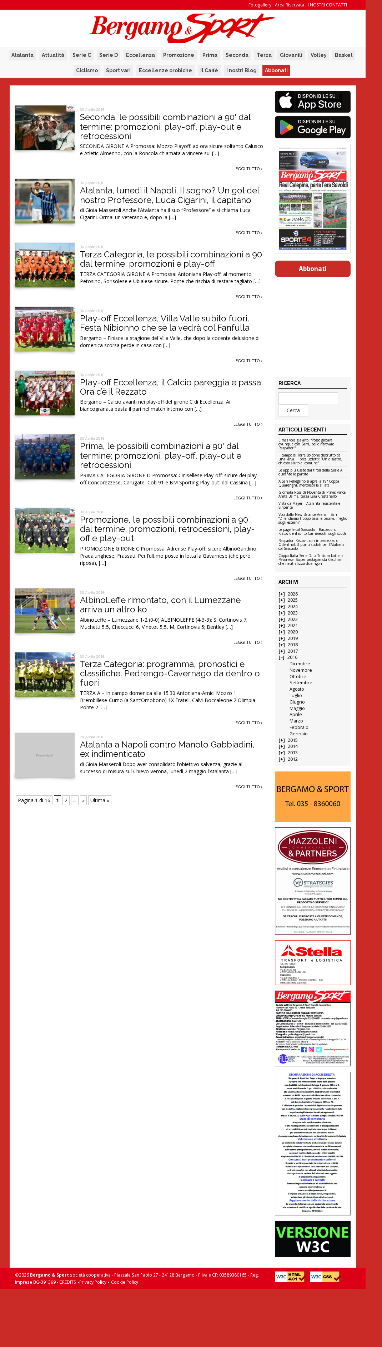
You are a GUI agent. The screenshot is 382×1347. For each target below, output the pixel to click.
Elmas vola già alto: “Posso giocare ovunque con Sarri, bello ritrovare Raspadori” (306, 444)
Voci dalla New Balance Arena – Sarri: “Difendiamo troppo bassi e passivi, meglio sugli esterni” (312, 519)
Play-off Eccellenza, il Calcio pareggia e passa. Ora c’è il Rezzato (171, 387)
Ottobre (298, 677)
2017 (293, 651)
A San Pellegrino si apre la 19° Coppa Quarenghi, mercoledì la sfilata (308, 483)
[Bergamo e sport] (313, 796)
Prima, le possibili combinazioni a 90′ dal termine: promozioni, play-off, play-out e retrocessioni (160, 455)
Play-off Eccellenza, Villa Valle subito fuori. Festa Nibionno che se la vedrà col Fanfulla (165, 323)
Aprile (296, 714)
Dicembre (300, 664)
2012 (293, 759)
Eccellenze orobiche (165, 70)
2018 (293, 645)
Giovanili (291, 55)
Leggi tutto (247, 168)
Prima (209, 55)
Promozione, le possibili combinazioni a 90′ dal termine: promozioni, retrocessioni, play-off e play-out (167, 529)
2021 (293, 625)
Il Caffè (209, 70)
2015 (293, 740)
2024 (293, 606)
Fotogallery (259, 5)
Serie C (81, 55)
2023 (293, 613)
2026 (293, 594)
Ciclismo (87, 70)
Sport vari (118, 70)
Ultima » (99, 800)
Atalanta (22, 55)
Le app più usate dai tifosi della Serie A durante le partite (310, 472)
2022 (293, 619)
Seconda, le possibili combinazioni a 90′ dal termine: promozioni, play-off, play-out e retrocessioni (165, 126)
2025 (293, 600)
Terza (264, 55)
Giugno (297, 702)
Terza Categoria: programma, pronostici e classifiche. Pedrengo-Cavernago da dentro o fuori (170, 673)
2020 (293, 632)
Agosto (297, 689)
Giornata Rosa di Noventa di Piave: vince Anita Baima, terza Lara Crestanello (312, 494)
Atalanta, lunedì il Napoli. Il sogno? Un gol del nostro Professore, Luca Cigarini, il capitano (169, 195)
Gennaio (299, 734)
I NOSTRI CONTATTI (327, 5)
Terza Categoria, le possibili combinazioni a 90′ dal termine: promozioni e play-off (172, 259)
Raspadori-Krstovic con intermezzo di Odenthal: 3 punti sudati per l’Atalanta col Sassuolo (311, 545)
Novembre (301, 670)
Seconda (237, 55)
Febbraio (299, 727)
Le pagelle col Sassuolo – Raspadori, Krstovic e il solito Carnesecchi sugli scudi (312, 532)
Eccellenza (140, 55)
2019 (293, 638)
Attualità (53, 55)
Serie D (108, 55)
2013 (293, 753)
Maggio (297, 708)
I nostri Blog (241, 70)
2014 (293, 746)
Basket (344, 55)
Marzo (296, 721)
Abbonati (276, 70)
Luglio (296, 695)
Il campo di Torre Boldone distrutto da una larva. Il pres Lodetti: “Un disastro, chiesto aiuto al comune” (310, 459)
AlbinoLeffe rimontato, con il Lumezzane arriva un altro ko (160, 605)
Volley (319, 55)
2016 (292, 657)
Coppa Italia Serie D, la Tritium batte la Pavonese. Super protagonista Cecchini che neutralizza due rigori (310, 560)
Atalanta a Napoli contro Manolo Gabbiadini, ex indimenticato (167, 749)
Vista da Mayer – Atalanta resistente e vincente (309, 506)
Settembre (301, 683)
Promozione (178, 55)
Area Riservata (289, 5)
